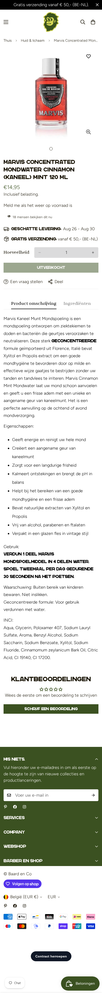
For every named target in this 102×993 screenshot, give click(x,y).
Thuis (8, 40)
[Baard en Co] (51, 22)
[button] (93, 22)
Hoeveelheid (16, 252)
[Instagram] (24, 807)
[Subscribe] (93, 795)
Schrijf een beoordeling (51, 709)
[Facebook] (15, 807)
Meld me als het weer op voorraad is (38, 205)
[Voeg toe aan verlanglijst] (88, 56)
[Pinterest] (5, 807)
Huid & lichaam (33, 40)
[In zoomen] (88, 132)
